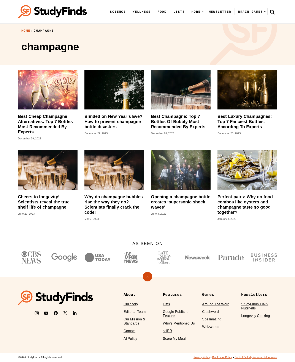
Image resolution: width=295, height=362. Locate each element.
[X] (65, 313)
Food (162, 11)
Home (25, 30)
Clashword (210, 312)
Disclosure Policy (222, 357)
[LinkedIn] (74, 313)
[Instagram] (36, 313)
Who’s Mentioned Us (179, 323)
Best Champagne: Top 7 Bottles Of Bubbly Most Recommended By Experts (178, 121)
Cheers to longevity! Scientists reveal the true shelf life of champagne (44, 201)
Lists (179, 11)
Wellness (142, 11)
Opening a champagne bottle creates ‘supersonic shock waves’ (180, 201)
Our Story (131, 304)
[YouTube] (46, 313)
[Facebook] (55, 313)
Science (118, 11)
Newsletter (220, 11)
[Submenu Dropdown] (202, 11)
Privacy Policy (201, 357)
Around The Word (215, 304)
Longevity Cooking (255, 316)
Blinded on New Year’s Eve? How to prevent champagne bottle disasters (113, 121)
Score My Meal (174, 338)
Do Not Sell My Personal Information (256, 357)
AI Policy (130, 338)
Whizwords (210, 327)
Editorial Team (135, 312)
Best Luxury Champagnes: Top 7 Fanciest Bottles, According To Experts (244, 121)
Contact (129, 331)
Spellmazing (211, 319)
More (196, 11)
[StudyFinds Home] (52, 11)
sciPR (167, 331)
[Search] (272, 12)
